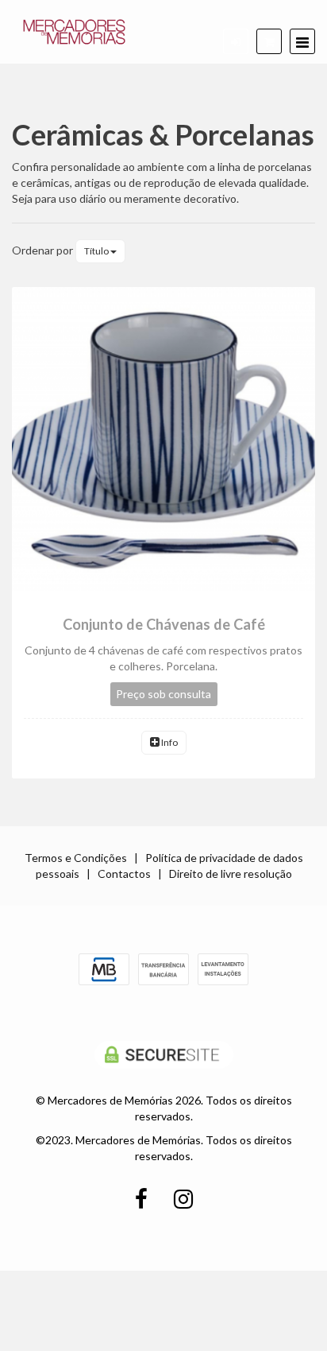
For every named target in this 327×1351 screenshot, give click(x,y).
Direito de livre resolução (230, 873)
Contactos (124, 873)
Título (97, 251)
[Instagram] (183, 1199)
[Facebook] (141, 1199)
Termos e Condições (76, 857)
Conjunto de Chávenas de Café (164, 624)
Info (169, 742)
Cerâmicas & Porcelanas (163, 134)
